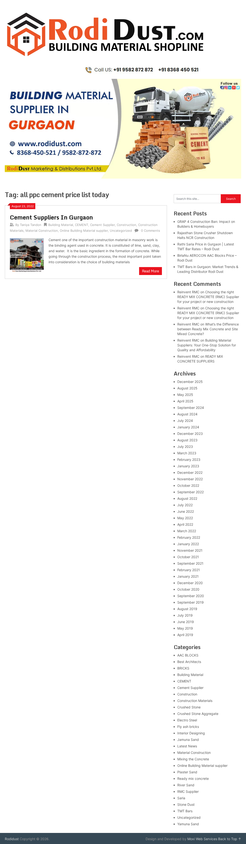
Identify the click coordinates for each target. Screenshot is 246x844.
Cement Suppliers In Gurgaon (51, 217)
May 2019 (185, 628)
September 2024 (190, 408)
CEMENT (81, 225)
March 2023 (186, 453)
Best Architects (189, 662)
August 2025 (187, 388)
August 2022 (187, 498)
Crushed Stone (189, 707)
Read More (150, 271)
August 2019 (187, 609)
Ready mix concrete (193, 778)
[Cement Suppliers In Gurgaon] (26, 254)
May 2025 (185, 395)
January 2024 (188, 427)
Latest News (187, 746)
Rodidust (12, 839)
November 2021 (190, 550)
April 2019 (185, 635)
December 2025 (190, 382)
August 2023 (187, 440)
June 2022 (185, 511)
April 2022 (185, 524)
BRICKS (183, 668)
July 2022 (185, 505)
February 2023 (188, 459)
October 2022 (188, 485)
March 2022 (186, 531)
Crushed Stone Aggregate (197, 714)
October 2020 (188, 589)
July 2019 (185, 615)
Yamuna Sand (188, 824)
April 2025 (185, 401)
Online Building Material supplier (84, 230)
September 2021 (190, 563)
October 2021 (188, 557)
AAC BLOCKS (187, 655)
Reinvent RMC (188, 292)
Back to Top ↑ (229, 839)
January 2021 (188, 576)
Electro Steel (187, 720)
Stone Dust (186, 804)
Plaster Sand (187, 772)
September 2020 (190, 596)
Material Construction (41, 230)
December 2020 (190, 583)
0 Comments (150, 230)
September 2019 (190, 602)
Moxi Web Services (202, 839)
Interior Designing (191, 733)
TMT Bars (184, 811)
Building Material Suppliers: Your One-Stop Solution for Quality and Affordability (206, 345)
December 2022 (190, 472)
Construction (126, 225)
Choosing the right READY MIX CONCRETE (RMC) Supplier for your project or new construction (208, 297)
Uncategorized (121, 230)
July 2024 (185, 421)
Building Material (60, 225)
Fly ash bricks (188, 727)
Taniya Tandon (30, 225)
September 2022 (190, 492)
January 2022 (188, 544)
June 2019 (185, 622)
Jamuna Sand (188, 740)
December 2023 (190, 433)
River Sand (185, 785)
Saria (181, 798)
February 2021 (188, 570)
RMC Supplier (188, 791)
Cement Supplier (102, 225)
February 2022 (188, 537)
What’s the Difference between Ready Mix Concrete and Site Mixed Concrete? (208, 329)
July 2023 (185, 446)
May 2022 (185, 518)
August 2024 (187, 414)
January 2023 (188, 466)
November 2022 (190, 479)
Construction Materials (194, 701)
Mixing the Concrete (193, 759)
